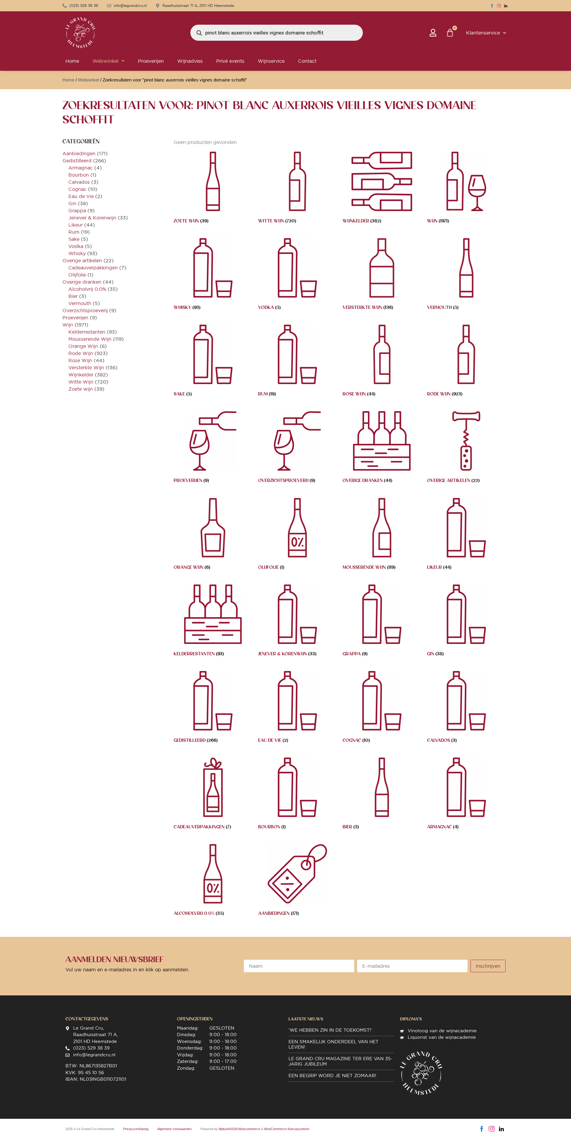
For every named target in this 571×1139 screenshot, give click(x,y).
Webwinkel (105, 61)
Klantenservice (483, 33)
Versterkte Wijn (86, 367)
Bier (73, 296)
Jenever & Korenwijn (92, 218)
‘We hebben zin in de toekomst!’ (330, 1030)
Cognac (77, 189)
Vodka (75, 246)
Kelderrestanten (86, 332)
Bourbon (78, 175)
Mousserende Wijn (90, 339)
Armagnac (80, 168)
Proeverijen (151, 61)
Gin (72, 203)
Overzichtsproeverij (85, 310)
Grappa (77, 210)
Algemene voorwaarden (174, 1129)
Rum (73, 232)
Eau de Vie (81, 196)
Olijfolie (77, 275)
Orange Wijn (83, 346)
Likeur (75, 225)
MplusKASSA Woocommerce (239, 1129)
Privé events (230, 61)
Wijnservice (271, 61)
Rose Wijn (80, 360)
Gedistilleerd (77, 161)
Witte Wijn (80, 382)
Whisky (77, 253)
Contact (307, 61)
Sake (73, 239)
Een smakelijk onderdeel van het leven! (333, 1044)
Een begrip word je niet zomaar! (332, 1075)
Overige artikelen (82, 260)
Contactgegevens (86, 1019)
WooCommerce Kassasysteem (286, 1129)
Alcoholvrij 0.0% (87, 289)
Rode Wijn (80, 353)
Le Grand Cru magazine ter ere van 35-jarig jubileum (340, 1061)
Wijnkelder (80, 375)
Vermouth (79, 303)
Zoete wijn (80, 389)
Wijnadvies (190, 61)
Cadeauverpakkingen (93, 268)
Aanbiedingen (78, 153)
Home (72, 61)
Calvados (79, 182)
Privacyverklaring (135, 1129)
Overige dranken (81, 282)
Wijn (67, 325)
